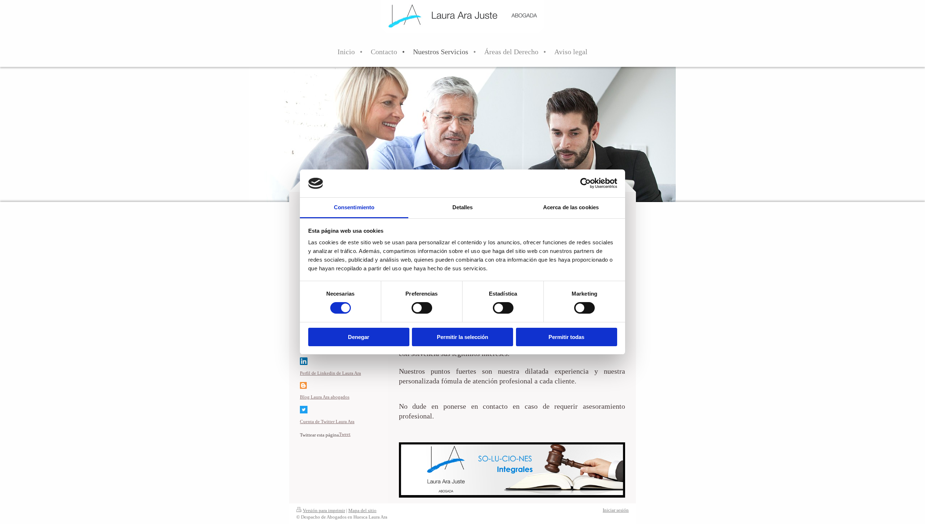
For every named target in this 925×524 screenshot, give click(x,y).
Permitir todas (566, 337)
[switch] (422, 308)
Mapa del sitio (362, 510)
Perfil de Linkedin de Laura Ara (330, 373)
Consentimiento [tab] (354, 207)
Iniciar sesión (616, 510)
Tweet (344, 434)
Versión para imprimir (324, 510)
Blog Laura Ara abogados (324, 397)
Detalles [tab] (462, 207)
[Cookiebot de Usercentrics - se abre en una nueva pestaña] (585, 183)
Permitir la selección (462, 337)
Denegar (358, 337)
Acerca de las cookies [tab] (571, 207)
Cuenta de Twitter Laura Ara (327, 421)
